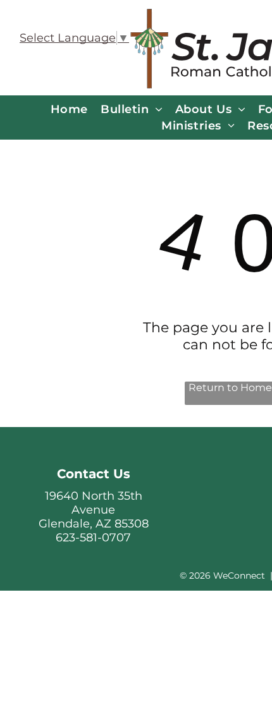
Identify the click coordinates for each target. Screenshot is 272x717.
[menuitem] (69, 109)
